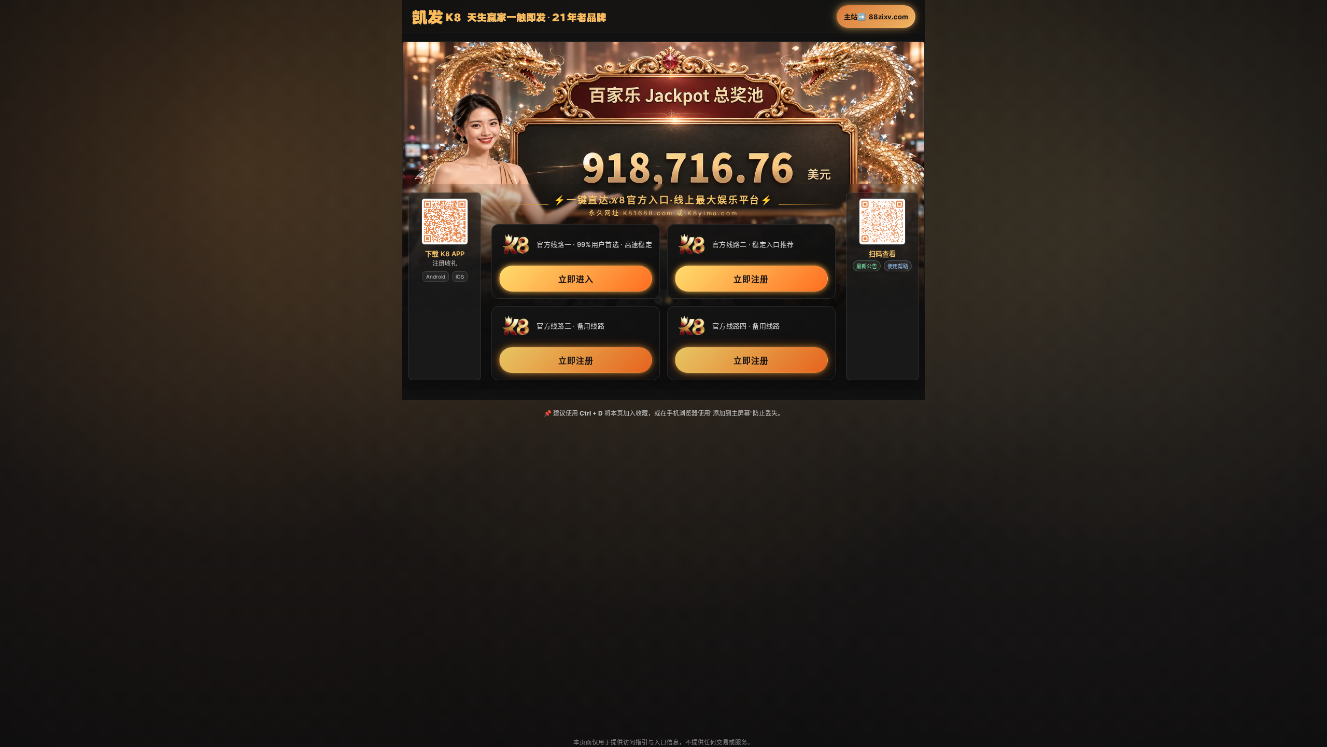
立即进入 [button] (576, 279)
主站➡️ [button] (876, 16)
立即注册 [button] (751, 279)
